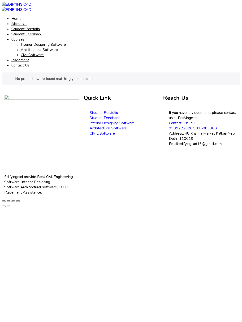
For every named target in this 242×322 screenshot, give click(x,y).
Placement (20, 60)
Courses (18, 39)
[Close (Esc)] (4, 201)
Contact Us (20, 65)
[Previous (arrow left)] (4, 206)
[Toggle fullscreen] (13, 201)
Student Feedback (26, 34)
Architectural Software (39, 49)
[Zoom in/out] (18, 201)
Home (16, 18)
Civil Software (32, 55)
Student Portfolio (25, 29)
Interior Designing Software (43, 44)
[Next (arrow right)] (8, 206)
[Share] (8, 201)
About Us (19, 23)
